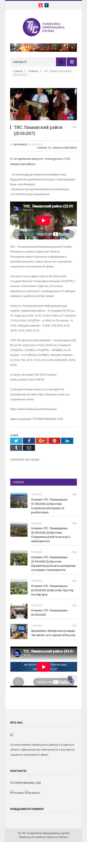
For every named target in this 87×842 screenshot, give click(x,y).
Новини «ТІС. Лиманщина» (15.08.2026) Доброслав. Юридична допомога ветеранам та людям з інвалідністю (53, 563)
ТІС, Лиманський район (62, 147)
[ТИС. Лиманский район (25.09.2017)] (43, 104)
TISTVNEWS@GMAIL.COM (25, 783)
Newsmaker (20, 144)
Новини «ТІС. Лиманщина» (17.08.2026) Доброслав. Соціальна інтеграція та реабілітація (49, 506)
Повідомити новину (27, 809)
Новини (42, 147)
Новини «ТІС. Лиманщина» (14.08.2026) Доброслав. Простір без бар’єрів (52, 590)
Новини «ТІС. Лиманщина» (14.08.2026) (49, 612)
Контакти (18, 771)
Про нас (16, 722)
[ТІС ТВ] (43, 27)
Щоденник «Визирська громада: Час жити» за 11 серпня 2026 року (53, 633)
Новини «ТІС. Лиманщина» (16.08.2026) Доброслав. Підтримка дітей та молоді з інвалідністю (51, 534)
